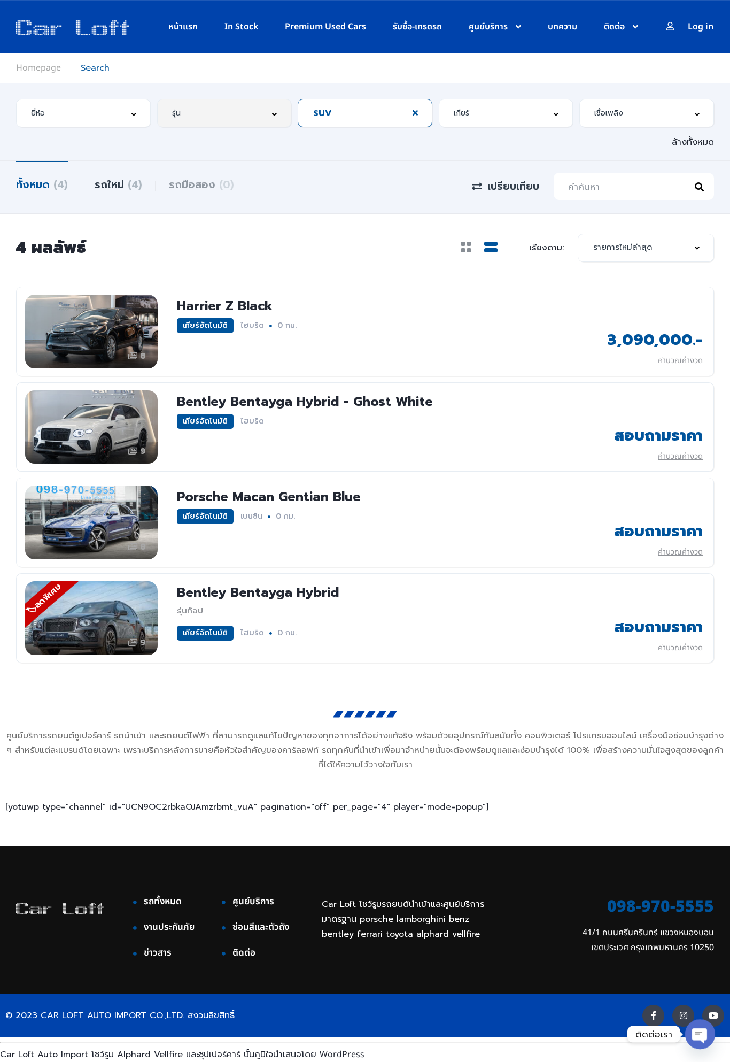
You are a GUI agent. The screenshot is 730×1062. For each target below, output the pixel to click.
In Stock (241, 26)
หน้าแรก (183, 26)
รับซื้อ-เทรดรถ (417, 26)
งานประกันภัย (169, 927)
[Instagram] (683, 1016)
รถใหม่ (118, 185)
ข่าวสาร (158, 953)
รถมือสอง (201, 185)
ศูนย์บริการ (488, 26)
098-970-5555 (660, 907)
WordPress (342, 1054)
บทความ (562, 26)
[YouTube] (713, 1016)
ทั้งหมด (42, 185)
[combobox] (83, 113)
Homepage (38, 67)
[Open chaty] (700, 1034)
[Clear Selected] (415, 113)
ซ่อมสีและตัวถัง (260, 927)
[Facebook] (653, 1016)
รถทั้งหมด (163, 902)
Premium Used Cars (325, 26)
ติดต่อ (614, 26)
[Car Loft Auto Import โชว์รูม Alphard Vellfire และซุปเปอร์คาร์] (72, 27)
